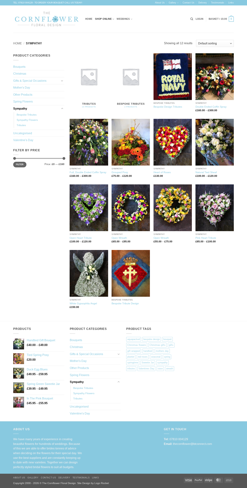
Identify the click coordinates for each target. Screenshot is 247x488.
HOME (88, 19)
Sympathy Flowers (27, 119)
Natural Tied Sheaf (206, 172)
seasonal (155, 356)
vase (160, 368)
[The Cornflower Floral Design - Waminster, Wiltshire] (46, 19)
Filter (20, 164)
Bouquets (19, 66)
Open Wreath (119, 237)
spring (167, 356)
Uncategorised (22, 133)
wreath (169, 368)
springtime (132, 362)
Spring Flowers (23, 101)
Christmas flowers (136, 345)
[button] (199, 19)
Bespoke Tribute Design (125, 303)
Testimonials (217, 2)
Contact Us (188, 2)
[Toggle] (62, 80)
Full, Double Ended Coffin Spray (88, 172)
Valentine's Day (23, 140)
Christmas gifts (157, 345)
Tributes (21, 125)
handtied (147, 351)
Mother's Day (21, 87)
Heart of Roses (162, 172)
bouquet (167, 339)
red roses (143, 356)
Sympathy (20, 108)
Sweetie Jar (148, 362)
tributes (131, 368)
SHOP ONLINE (103, 19)
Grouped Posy (120, 172)
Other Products (22, 94)
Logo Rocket (101, 483)
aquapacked (133, 339)
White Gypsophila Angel (83, 303)
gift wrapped (133, 351)
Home (17, 43)
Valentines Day (146, 368)
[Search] (191, 19)
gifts (171, 345)
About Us (160, 2)
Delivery (202, 2)
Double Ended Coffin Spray (211, 106)
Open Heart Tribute (81, 237)
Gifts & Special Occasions (29, 80)
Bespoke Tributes (27, 114)
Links (231, 2)
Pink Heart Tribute (205, 237)
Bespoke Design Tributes (168, 106)
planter (130, 356)
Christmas (19, 73)
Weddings (123, 19)
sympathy (162, 362)
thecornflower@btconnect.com (192, 443)
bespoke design (151, 339)
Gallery (172, 2)
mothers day (162, 351)
